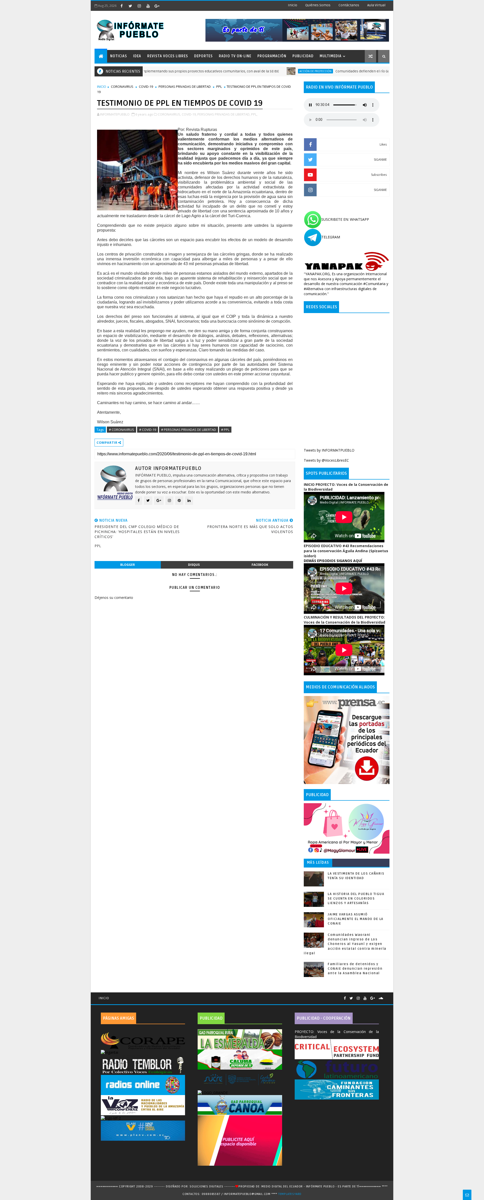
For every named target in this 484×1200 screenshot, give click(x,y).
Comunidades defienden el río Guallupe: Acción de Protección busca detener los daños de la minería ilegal (385, 71)
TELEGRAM (330, 237)
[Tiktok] (387, 996)
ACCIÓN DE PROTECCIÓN (278, 71)
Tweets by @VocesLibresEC (326, 460)
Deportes (203, 56)
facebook (260, 565)
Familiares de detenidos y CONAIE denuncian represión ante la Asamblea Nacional (355, 968)
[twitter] (130, 6)
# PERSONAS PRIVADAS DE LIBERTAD (188, 429)
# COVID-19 (147, 429)
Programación (271, 56)
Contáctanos (349, 5)
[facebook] (121, 6)
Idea (137, 56)
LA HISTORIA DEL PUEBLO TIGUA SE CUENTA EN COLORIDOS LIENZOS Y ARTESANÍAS (356, 898)
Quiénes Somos (317, 5)
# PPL (225, 429)
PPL (219, 86)
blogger (127, 565)
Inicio (292, 5)
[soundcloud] (380, 998)
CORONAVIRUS (122, 86)
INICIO (101, 86)
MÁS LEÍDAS (318, 862)
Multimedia (331, 56)
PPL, (254, 114)
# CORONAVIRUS (121, 429)
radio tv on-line (235, 56)
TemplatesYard (289, 1194)
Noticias (118, 56)
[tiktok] (165, 6)
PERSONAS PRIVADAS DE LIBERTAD (185, 86)
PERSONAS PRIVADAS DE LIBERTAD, (223, 114)
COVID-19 (146, 86)
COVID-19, (189, 114)
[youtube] (148, 6)
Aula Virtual (376, 5)
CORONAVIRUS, (169, 114)
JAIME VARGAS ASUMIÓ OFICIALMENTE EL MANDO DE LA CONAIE (355, 919)
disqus (194, 565)
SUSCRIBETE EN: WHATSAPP (345, 219)
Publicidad (303, 56)
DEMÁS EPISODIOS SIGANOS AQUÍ (333, 560)
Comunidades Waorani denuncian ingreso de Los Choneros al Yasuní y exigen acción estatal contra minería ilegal (345, 944)
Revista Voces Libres (167, 56)
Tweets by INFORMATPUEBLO (329, 450)
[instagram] (139, 6)
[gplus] (157, 6)
